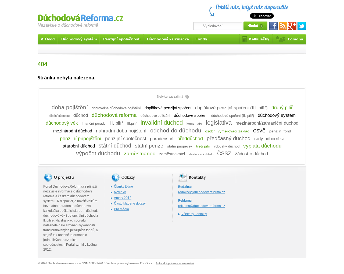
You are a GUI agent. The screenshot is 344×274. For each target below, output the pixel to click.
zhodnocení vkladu (201, 154)
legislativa (219, 122)
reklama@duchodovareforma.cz (201, 206)
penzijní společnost (125, 138)
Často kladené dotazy (130, 203)
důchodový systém (277, 115)
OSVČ (259, 130)
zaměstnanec (139, 153)
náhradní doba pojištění (121, 131)
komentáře (194, 123)
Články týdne (123, 186)
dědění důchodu (59, 115)
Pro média (121, 209)
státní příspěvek (179, 146)
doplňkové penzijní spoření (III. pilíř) (231, 107)
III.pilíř (132, 123)
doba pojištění (70, 107)
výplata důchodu (262, 146)
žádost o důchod (251, 153)
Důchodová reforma (81, 17)
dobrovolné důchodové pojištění (116, 108)
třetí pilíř (203, 146)
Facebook (273, 26)
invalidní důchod (162, 122)
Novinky (120, 192)
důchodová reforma (114, 115)
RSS (283, 26)
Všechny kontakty (194, 214)
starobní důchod (79, 146)
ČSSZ (224, 153)
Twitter (302, 26)
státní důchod (115, 146)
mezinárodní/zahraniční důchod (266, 123)
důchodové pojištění (155, 115)
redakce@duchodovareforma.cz (201, 192)
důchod (80, 115)
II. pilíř (116, 123)
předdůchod (190, 138)
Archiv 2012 (122, 198)
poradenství (162, 138)
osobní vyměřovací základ (227, 131)
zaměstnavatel (172, 154)
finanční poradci (94, 123)
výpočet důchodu (98, 153)
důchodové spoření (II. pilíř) (232, 116)
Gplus (292, 26)
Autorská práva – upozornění (175, 263)
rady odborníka (269, 138)
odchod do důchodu (175, 130)
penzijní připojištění (80, 138)
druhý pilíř (282, 107)
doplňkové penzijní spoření (168, 108)
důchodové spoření (190, 115)
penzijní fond (280, 131)
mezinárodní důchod (72, 131)
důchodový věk (62, 123)
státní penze (149, 146)
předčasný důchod (228, 138)
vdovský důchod (226, 146)
